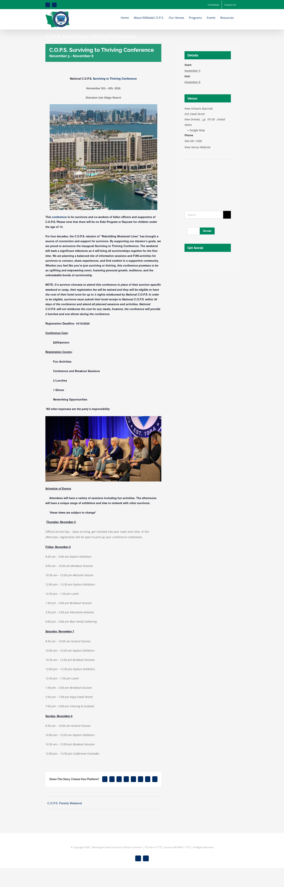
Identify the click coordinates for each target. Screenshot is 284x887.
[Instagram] (191, 259)
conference (59, 217)
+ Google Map (196, 130)
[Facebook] (186, 259)
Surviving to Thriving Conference (115, 78)
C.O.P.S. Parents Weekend (64, 803)
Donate (207, 230)
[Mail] (196, 259)
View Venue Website (198, 147)
